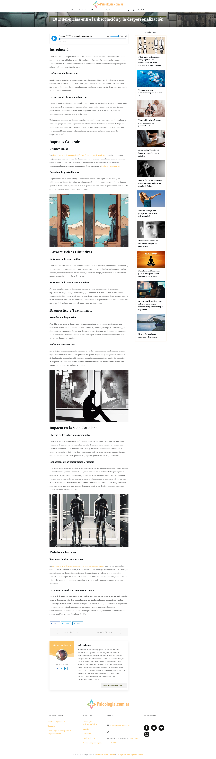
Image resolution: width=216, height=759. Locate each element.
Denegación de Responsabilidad (130, 754)
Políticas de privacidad (56, 721)
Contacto (51, 726)
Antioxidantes (89, 738)
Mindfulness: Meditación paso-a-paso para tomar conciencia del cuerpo (151, 265)
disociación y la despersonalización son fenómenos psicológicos (78, 155)
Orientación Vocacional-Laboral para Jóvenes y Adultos (151, 144)
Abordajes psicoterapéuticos (90, 722)
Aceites (86, 729)
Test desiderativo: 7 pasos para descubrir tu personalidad (151, 114)
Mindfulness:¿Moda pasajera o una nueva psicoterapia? (151, 205)
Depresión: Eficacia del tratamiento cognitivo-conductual (151, 235)
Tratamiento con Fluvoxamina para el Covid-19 (151, 84)
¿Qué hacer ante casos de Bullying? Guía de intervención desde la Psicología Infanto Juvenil (151, 53)
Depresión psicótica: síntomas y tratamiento (151, 327)
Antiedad (87, 733)
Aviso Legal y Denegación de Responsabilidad (59, 732)
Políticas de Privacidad (105, 754)
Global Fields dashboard (120, 725)
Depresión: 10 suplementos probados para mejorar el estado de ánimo (151, 174)
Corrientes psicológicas (92, 743)
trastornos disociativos (110, 166)
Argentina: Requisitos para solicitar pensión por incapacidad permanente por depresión (151, 297)
